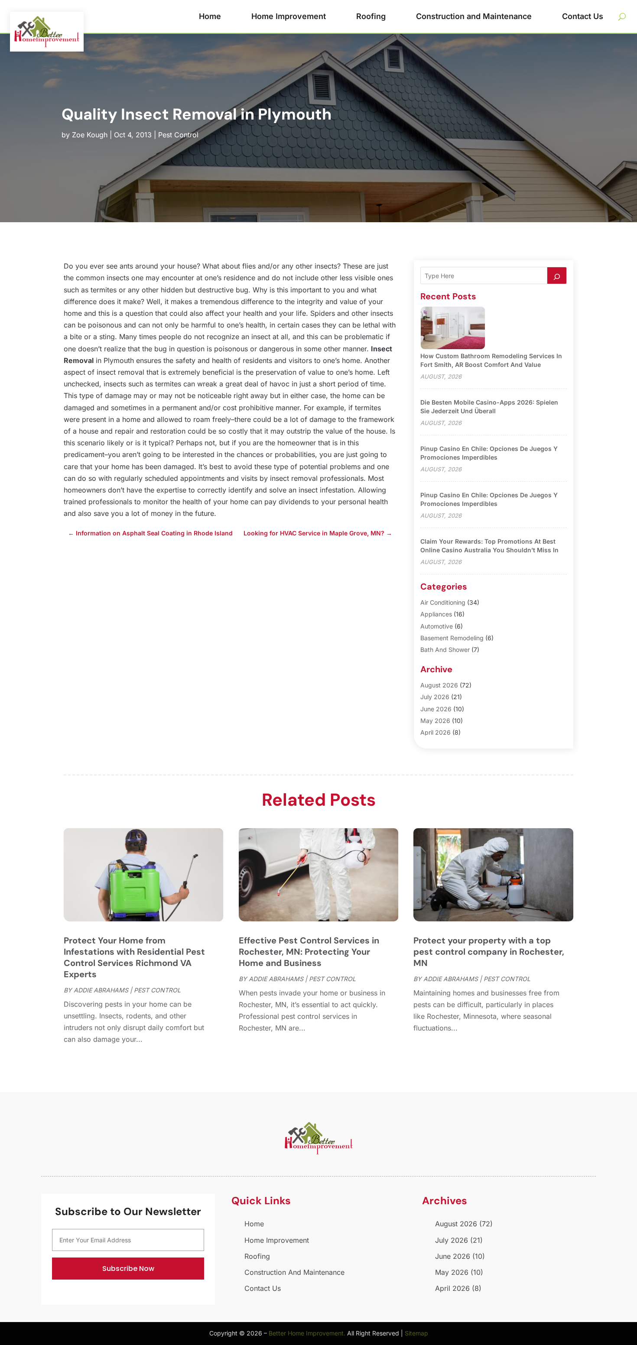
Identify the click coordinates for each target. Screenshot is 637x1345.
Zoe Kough (89, 134)
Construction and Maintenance (474, 16)
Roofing (371, 16)
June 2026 (436, 709)
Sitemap (416, 1333)
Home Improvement (288, 16)
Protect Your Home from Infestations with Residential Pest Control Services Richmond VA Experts (134, 957)
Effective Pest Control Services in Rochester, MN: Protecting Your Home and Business (309, 952)
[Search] (557, 275)
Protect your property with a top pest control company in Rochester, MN (488, 952)
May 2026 (435, 720)
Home (210, 16)
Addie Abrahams (101, 990)
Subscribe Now (128, 1269)
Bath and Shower (445, 649)
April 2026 (435, 732)
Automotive (436, 626)
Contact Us (582, 16)
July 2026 (434, 696)
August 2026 (439, 685)
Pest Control (178, 134)
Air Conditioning (442, 602)
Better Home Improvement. (307, 1333)
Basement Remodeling (452, 638)
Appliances (436, 614)
